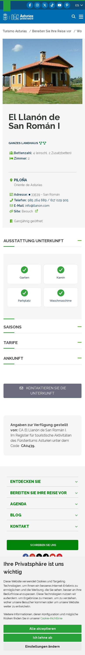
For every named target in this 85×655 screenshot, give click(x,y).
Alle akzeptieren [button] (42, 628)
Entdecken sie (25, 481)
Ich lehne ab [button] (42, 637)
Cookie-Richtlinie (51, 618)
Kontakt (19, 526)
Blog (15, 515)
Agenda (18, 504)
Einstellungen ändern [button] (42, 646)
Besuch (27, 211)
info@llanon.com (37, 205)
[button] (78, 5)
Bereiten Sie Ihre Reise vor (38, 492)
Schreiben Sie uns (42, 545)
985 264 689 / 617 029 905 (48, 200)
